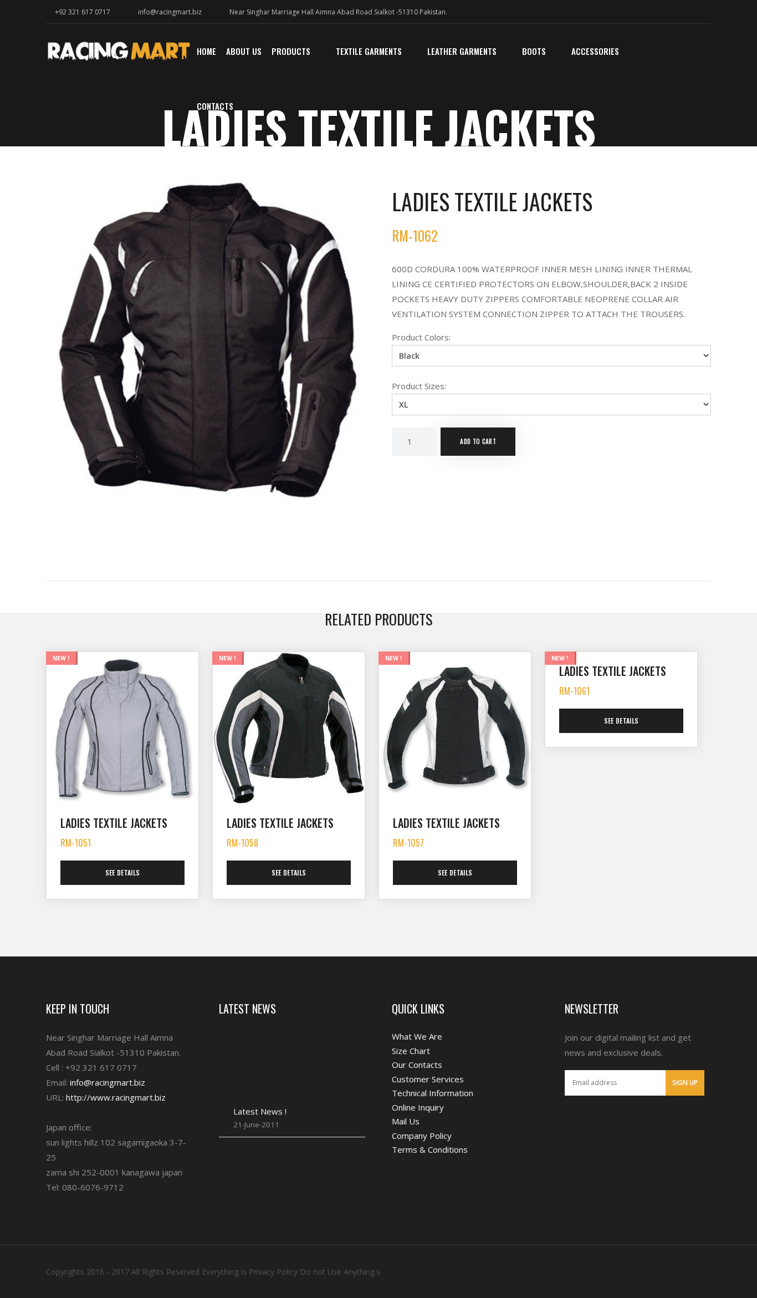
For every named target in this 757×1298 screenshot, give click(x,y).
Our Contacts (417, 1064)
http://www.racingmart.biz (116, 1097)
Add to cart (478, 441)
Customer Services (428, 1079)
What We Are (417, 1036)
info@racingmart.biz (170, 12)
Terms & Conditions (430, 1149)
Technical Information (432, 1092)
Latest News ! (260, 1097)
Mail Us (406, 1121)
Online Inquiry (418, 1107)
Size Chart (411, 1050)
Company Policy (422, 1135)
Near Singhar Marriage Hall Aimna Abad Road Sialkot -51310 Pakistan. (338, 12)
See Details (122, 872)
